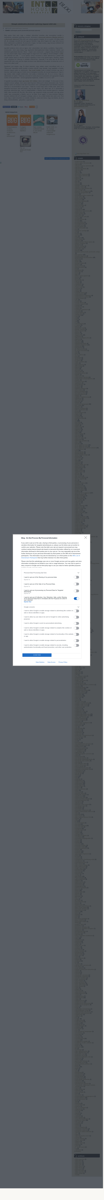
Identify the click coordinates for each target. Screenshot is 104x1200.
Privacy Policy (63, 662)
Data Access (51, 662)
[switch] (76, 577)
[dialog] (51, 600)
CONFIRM (37, 655)
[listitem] (51, 573)
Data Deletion (40, 662)
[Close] (86, 538)
